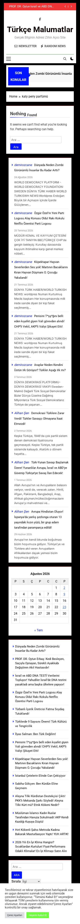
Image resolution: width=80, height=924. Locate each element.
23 (64, 607)
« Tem (38, 630)
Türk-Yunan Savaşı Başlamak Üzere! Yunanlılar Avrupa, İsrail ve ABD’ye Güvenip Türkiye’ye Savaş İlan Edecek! (41, 468)
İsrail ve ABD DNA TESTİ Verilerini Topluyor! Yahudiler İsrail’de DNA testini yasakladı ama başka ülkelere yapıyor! (42, 6)
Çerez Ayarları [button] (14, 915)
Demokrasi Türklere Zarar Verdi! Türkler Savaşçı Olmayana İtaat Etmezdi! (39, 418)
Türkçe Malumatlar (40, 29)
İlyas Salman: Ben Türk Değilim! (35, 734)
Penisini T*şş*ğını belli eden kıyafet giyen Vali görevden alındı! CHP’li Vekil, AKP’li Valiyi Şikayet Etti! (39, 321)
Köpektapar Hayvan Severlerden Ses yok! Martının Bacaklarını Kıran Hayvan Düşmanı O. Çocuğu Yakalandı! (41, 763)
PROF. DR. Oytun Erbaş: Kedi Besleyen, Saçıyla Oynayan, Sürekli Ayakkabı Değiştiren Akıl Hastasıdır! (19, 6)
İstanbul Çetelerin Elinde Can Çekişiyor (40, 775)
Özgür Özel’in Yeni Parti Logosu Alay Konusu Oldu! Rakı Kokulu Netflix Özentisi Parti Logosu (39, 218)
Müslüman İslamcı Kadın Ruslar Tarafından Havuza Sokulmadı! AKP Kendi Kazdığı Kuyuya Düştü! (42, 817)
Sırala (16, 881)
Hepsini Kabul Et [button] (38, 915)
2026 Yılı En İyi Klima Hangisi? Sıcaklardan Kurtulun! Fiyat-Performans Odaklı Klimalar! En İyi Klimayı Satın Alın (41, 847)
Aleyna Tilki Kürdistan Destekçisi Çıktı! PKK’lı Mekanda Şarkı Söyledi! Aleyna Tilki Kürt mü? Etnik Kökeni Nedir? (40, 800)
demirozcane (23, 165)
